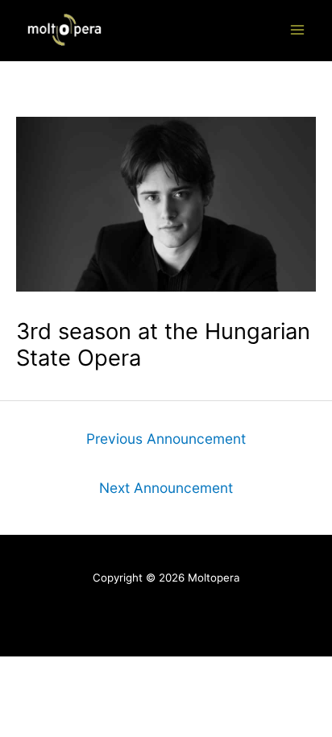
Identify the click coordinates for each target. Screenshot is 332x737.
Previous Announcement (166, 438)
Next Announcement (166, 487)
